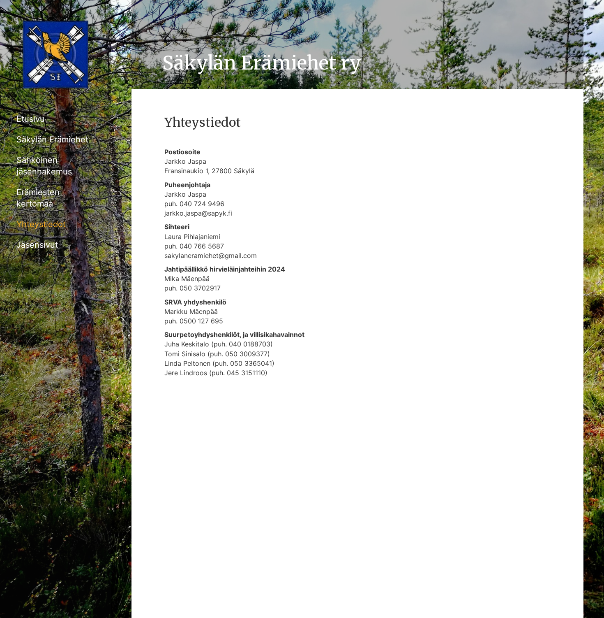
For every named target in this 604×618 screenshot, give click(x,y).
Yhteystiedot (41, 224)
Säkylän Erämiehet (52, 139)
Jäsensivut (37, 245)
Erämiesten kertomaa (38, 198)
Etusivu (30, 119)
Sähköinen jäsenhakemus (44, 166)
